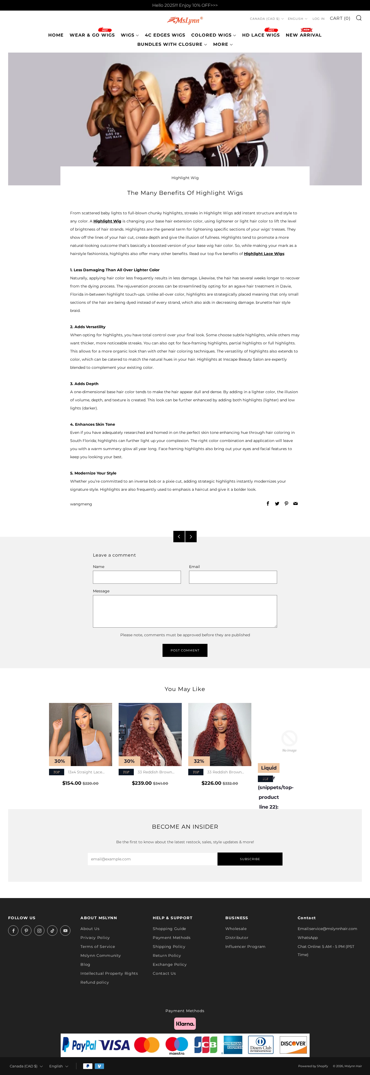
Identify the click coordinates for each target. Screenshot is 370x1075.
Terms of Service (97, 946)
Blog (85, 964)
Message (101, 591)
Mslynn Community (100, 955)
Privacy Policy (95, 937)
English (295, 19)
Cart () (340, 18)
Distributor (237, 937)
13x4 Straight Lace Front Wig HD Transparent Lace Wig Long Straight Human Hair (79, 772)
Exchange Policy (170, 964)
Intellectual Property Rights (109, 973)
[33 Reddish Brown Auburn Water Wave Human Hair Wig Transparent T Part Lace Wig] (150, 734)
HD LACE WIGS (261, 35)
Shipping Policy (169, 946)
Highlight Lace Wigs (264, 253)
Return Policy (167, 955)
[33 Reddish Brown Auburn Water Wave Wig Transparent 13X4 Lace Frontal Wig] (219, 734)
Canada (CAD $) (265, 19)
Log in (319, 19)
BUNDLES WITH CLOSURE (170, 44)
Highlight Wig (185, 177)
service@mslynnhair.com (333, 928)
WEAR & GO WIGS (92, 35)
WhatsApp (308, 937)
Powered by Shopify (313, 1066)
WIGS (127, 35)
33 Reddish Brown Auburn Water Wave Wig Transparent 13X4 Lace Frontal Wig (216, 772)
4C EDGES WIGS (165, 35)
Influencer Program (245, 946)
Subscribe (250, 859)
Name (98, 566)
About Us (90, 928)
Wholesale (236, 928)
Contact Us (164, 973)
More (220, 44)
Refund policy (94, 982)
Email (194, 566)
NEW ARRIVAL (304, 35)
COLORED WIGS (211, 35)
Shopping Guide (169, 928)
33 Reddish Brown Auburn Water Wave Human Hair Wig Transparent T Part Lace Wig (150, 772)
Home (56, 35)
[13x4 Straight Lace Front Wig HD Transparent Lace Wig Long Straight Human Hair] (80, 734)
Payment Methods (172, 937)
